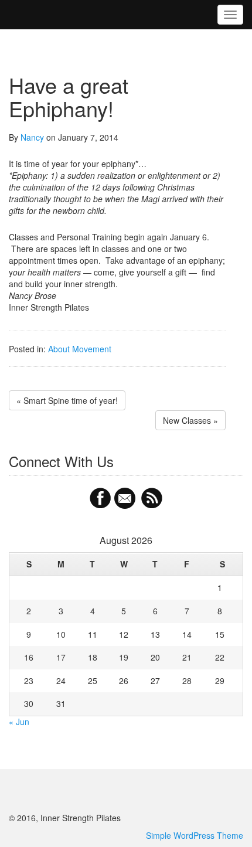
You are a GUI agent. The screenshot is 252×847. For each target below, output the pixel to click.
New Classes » (190, 420)
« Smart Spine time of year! (67, 400)
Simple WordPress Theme (194, 835)
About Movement (79, 349)
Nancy (32, 137)
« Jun (19, 721)
